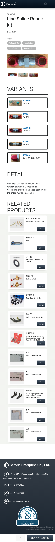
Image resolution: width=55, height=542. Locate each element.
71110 (29, 257)
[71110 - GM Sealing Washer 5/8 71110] (16, 262)
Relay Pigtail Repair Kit (34, 317)
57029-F (30, 295)
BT (27, 371)
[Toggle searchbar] (45, 4)
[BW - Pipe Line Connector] (16, 415)
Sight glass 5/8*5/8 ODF (35, 222)
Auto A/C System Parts (15, 43)
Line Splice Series (15, 48)
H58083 (30, 238)
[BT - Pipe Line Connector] (16, 377)
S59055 (30, 333)
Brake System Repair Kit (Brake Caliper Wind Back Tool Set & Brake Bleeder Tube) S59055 (35, 338)
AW (27, 352)
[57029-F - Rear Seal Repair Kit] (16, 300)
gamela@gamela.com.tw (19, 501)
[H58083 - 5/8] (16, 243)
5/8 (27, 241)
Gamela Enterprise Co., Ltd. (29, 465)
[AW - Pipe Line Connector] (16, 358)
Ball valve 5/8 (31, 279)
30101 (29, 314)
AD (27, 429)
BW (27, 410)
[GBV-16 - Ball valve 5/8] (16, 281)
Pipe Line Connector (33, 355)
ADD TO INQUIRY (40, 538)
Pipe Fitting (28, 43)
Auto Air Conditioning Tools (30, 48)
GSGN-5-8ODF (33, 218)
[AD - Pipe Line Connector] (16, 434)
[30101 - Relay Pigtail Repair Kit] (16, 319)
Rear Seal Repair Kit (33, 298)
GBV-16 (30, 276)
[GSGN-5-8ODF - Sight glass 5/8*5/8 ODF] (16, 224)
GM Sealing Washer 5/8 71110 (34, 261)
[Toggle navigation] (51, 4)
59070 (29, 390)
